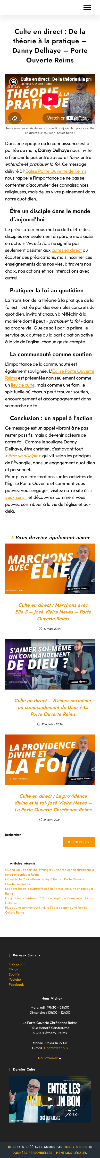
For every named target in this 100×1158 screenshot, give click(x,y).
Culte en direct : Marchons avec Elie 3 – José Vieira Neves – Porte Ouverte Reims (53, 612)
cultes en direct (67, 250)
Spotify (14, 974)
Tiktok (13, 969)
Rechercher (13, 835)
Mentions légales (71, 1153)
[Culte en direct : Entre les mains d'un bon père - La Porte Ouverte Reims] (50, 1099)
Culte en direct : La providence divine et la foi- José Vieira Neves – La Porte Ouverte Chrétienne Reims (53, 803)
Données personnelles (32, 1153)
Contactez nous (56, 1048)
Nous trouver (48, 1058)
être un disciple (23, 455)
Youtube (15, 979)
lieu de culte (22, 385)
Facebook (16, 984)
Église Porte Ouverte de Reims (55, 171)
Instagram (17, 964)
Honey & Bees (75, 1147)
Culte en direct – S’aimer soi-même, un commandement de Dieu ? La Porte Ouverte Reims (53, 707)
